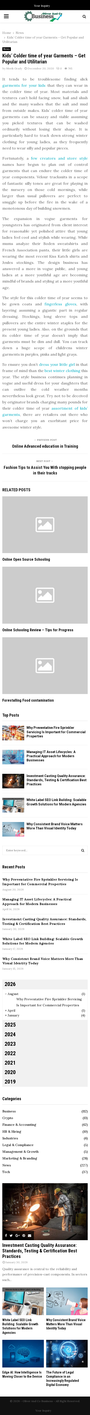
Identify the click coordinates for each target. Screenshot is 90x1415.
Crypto (7, 1118)
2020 (10, 1072)
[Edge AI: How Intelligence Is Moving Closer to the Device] (23, 1353)
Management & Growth (20, 1152)
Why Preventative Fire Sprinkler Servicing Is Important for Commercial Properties (56, 732)
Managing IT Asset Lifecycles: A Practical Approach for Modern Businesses (51, 756)
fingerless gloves (60, 304)
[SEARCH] (83, 850)
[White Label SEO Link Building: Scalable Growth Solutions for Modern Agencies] (13, 805)
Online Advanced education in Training (45, 446)
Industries (10, 1138)
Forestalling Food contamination (28, 700)
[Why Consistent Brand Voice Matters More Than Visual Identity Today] (13, 829)
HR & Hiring (11, 1131)
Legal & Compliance (17, 1145)
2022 (10, 1053)
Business (9, 1111)
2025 (10, 1025)
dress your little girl (57, 364)
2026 (10, 984)
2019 (10, 1081)
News (6, 49)
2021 (10, 1063)
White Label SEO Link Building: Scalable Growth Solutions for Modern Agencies (42, 941)
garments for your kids (23, 85)
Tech (6, 1172)
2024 (10, 1034)
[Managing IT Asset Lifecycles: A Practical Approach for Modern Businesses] (13, 757)
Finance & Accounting (19, 1125)
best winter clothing (62, 370)
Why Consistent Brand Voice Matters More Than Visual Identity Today (66, 1324)
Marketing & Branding (19, 1158)
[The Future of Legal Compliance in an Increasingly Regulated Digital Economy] (67, 1353)
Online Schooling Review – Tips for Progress (37, 630)
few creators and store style (59, 158)
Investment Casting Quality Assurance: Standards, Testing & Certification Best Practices (57, 780)
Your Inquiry (42, 5)
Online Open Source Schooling (26, 559)
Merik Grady (14, 68)
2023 (10, 1044)
